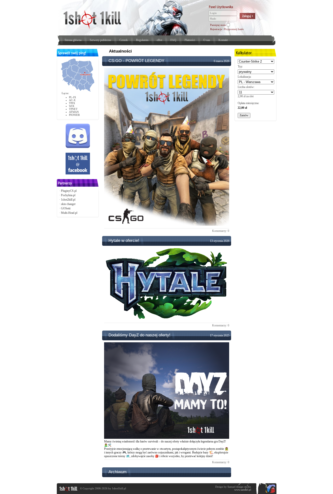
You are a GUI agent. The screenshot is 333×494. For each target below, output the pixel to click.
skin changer (68, 204)
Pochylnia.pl (68, 195)
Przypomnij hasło (234, 29)
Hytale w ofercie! (123, 240)
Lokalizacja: (244, 76)
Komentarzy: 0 (220, 231)
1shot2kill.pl (68, 199)
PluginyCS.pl (69, 191)
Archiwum (117, 472)
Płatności (190, 40)
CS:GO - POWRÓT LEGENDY (136, 60)
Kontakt (223, 40)
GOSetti (65, 208)
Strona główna (73, 40)
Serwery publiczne (100, 40)
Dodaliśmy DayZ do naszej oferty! (139, 335)
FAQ (173, 40)
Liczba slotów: (246, 87)
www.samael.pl (242, 489)
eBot (159, 40)
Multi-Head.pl (69, 213)
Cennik (123, 40)
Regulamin (142, 40)
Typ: (240, 66)
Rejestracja (216, 29)
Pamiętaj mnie (218, 24)
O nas (206, 40)
